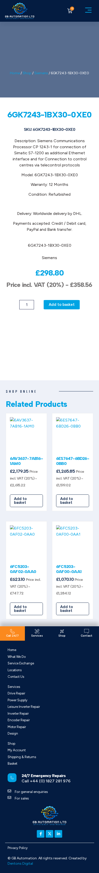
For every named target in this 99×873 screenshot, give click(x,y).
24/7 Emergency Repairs (43, 775)
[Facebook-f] (40, 834)
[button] (88, 11)
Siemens (41, 73)
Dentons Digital (20, 863)
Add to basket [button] (20, 500)
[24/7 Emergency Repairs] (12, 777)
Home (15, 73)
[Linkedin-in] (58, 834)
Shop (27, 73)
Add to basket (62, 304)
